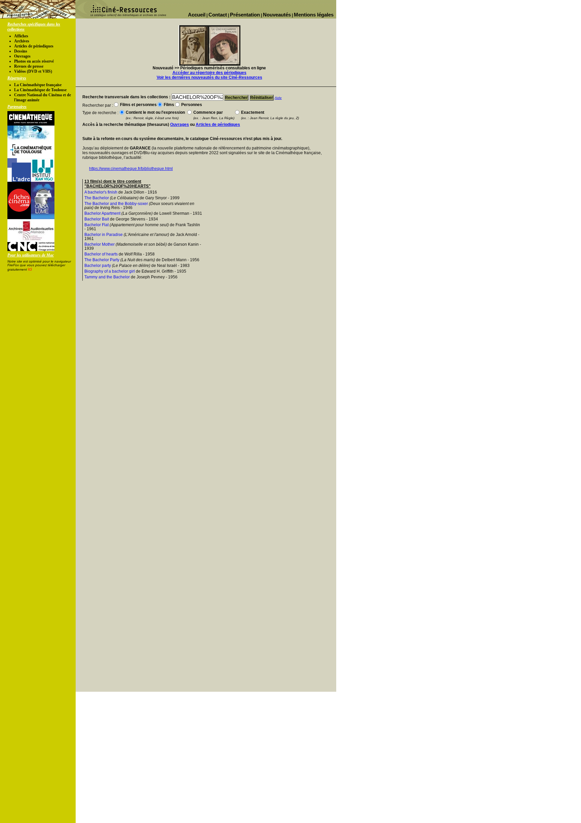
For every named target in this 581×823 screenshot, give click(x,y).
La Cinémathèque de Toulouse (40, 90)
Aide (278, 98)
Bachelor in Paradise (103, 234)
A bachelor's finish (100, 192)
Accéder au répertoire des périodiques (209, 72)
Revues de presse (28, 66)
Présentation (245, 15)
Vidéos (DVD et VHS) (33, 71)
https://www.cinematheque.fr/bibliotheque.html (131, 168)
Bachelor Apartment (102, 213)
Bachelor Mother (99, 244)
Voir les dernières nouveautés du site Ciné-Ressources (209, 77)
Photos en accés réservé (34, 61)
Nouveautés (277, 15)
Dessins (20, 51)
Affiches (21, 36)
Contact (217, 15)
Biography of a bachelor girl (109, 271)
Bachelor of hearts (101, 254)
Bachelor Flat (96, 224)
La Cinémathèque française (38, 84)
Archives (21, 41)
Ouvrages (22, 56)
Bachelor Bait (96, 219)
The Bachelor (96, 198)
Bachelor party (97, 265)
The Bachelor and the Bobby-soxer (116, 203)
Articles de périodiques (33, 46)
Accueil (196, 15)
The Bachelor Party (101, 260)
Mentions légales (314, 15)
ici (30, 269)
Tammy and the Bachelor (107, 277)
